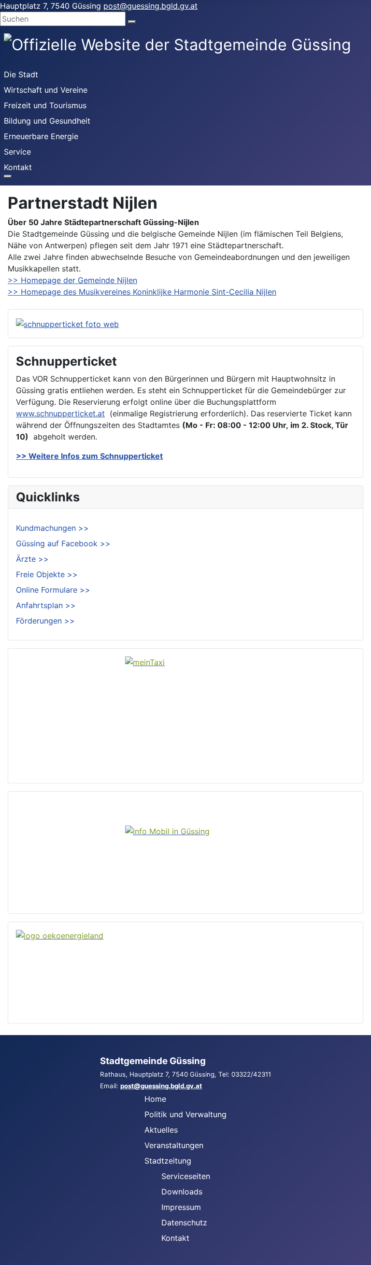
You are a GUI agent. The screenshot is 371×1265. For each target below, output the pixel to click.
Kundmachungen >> (52, 528)
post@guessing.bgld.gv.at (150, 6)
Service (17, 151)
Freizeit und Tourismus (45, 105)
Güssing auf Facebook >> (63, 543)
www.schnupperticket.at (60, 413)
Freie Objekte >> (47, 574)
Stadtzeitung (167, 1161)
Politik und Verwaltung (185, 1114)
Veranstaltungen (173, 1145)
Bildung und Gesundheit (47, 121)
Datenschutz (184, 1222)
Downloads (181, 1191)
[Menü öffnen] (8, 176)
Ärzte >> (32, 559)
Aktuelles (161, 1130)
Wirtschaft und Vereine (45, 90)
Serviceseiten (185, 1176)
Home (155, 1099)
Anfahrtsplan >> (46, 605)
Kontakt (18, 167)
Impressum (181, 1207)
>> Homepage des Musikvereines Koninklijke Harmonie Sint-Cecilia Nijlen (142, 292)
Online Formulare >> (53, 590)
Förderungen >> (45, 620)
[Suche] (132, 21)
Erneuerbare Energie (41, 136)
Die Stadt (21, 74)
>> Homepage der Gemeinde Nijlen (72, 280)
